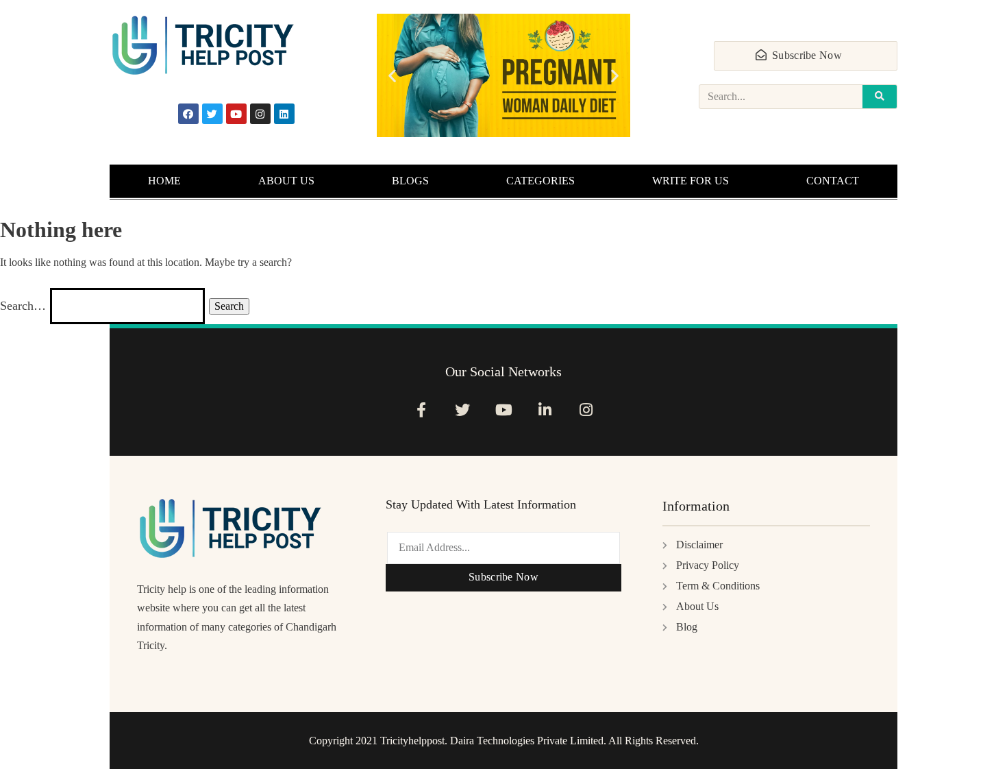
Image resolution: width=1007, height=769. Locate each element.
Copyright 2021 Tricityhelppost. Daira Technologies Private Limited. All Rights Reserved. (504, 740)
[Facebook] (188, 113)
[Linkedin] (284, 113)
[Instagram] (260, 113)
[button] (392, 75)
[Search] (879, 96)
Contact (832, 180)
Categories (540, 180)
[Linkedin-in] (545, 410)
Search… (23, 306)
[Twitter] (212, 113)
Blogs (410, 180)
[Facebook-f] (421, 410)
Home (164, 180)
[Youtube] (236, 113)
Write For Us (690, 180)
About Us (286, 180)
